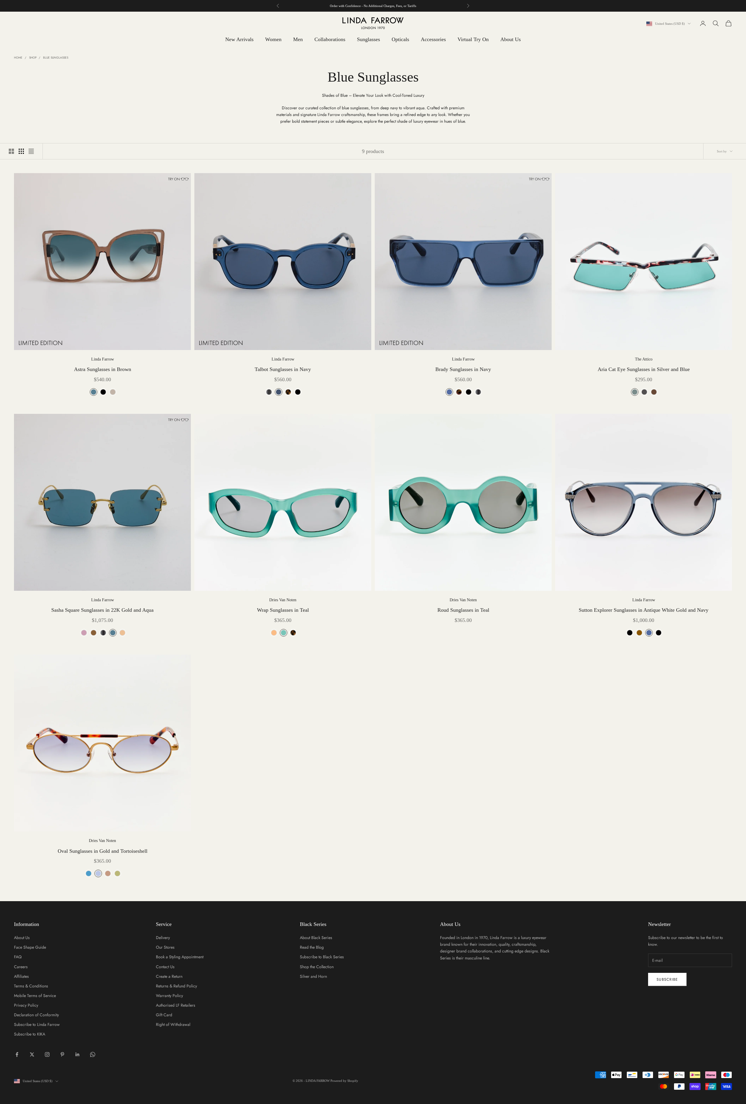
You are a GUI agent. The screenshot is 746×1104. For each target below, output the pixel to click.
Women (273, 39)
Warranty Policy (169, 995)
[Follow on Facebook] (17, 1054)
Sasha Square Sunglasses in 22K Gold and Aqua (102, 610)
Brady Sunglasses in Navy (463, 369)
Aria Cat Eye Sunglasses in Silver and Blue (644, 369)
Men (298, 39)
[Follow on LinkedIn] (77, 1054)
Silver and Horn (313, 976)
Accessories (433, 39)
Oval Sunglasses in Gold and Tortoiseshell (102, 851)
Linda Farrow (102, 359)
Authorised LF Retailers (175, 1005)
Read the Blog (312, 947)
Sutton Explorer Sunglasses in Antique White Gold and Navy (643, 610)
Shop (32, 57)
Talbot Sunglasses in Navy (283, 369)
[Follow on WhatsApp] (93, 1054)
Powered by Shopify (344, 1080)
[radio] (93, 392)
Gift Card (164, 1015)
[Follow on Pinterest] (62, 1054)
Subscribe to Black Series (322, 957)
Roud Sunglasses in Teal (463, 610)
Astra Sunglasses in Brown (102, 369)
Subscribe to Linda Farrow (37, 1024)
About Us (510, 39)
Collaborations (329, 39)
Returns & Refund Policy (176, 986)
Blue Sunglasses (55, 57)
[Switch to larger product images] (11, 151)
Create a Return (169, 976)
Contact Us (165, 967)
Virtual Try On (473, 39)
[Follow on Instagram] (47, 1054)
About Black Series (316, 937)
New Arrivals (239, 39)
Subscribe (667, 979)
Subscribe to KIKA (29, 1034)
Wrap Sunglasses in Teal (283, 610)
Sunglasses (368, 39)
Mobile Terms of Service (35, 995)
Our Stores (165, 947)
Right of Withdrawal (173, 1024)
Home (18, 57)
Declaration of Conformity (36, 1015)
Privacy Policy (26, 1005)
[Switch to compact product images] (31, 151)
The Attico (643, 359)
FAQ (18, 957)
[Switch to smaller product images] (21, 151)
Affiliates (21, 976)
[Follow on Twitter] (32, 1054)
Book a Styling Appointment (179, 957)
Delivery (163, 937)
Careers (21, 967)
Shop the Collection (317, 967)
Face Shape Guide (30, 947)
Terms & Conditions (31, 986)
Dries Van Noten (282, 600)
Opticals (400, 39)
